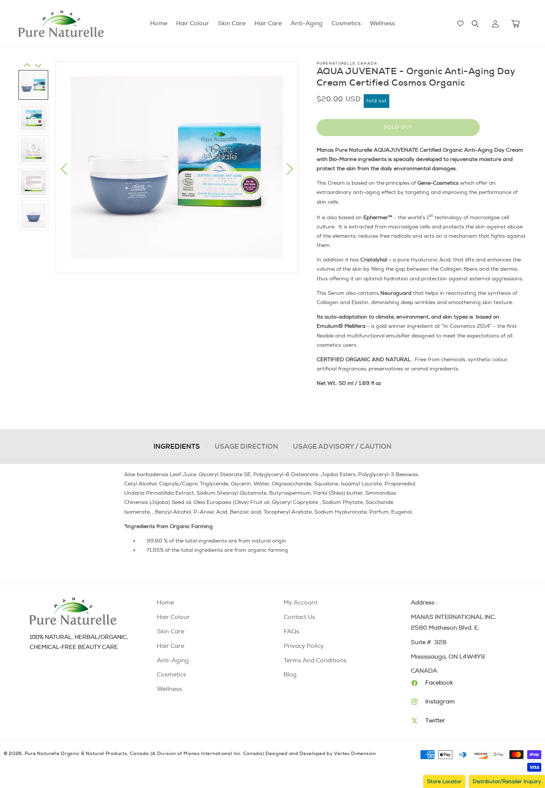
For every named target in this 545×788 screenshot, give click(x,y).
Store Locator (444, 781)
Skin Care (170, 631)
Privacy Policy (304, 646)
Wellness (169, 689)
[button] (475, 24)
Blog (290, 674)
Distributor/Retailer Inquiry (507, 781)
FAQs (291, 631)
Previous (64, 169)
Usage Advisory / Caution (342, 446)
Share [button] (331, 405)
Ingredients (176, 446)
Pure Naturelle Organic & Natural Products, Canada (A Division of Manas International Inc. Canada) (144, 753)
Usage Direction (246, 446)
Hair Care (170, 646)
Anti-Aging (173, 660)
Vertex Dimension (355, 753)
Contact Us (299, 617)
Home (165, 602)
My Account (300, 602)
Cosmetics (171, 674)
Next (289, 169)
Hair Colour (173, 617)
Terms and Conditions (315, 660)
